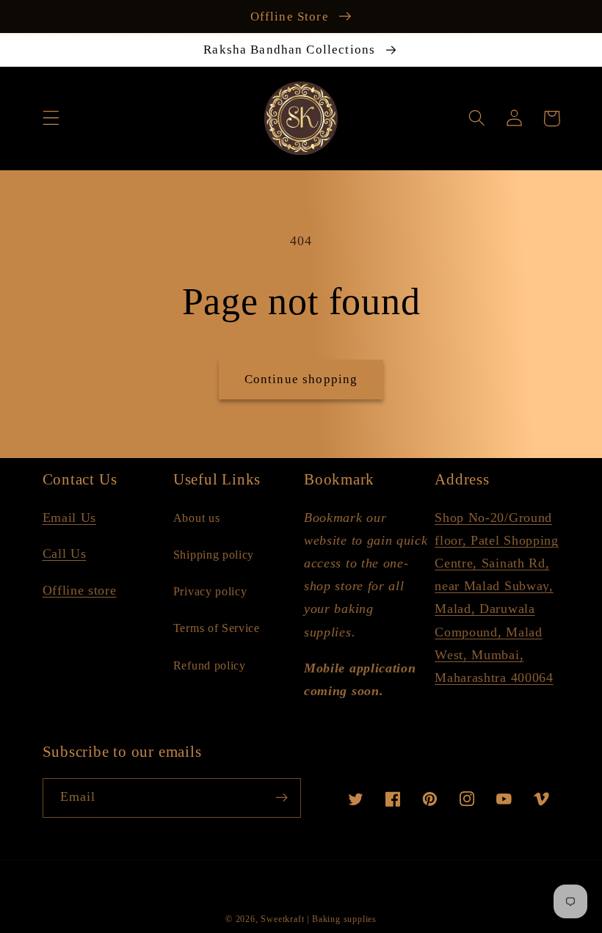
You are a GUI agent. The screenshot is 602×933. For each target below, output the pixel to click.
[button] (51, 118)
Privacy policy (210, 591)
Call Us (65, 553)
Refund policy (209, 665)
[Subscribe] (281, 798)
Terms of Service (216, 628)
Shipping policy (213, 554)
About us (196, 518)
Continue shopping (301, 379)
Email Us (70, 517)
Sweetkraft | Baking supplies (319, 919)
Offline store (80, 590)
